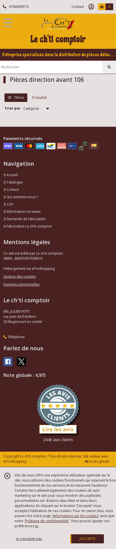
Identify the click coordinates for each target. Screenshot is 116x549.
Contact (78, 6)
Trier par (13, 108)
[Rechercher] (109, 67)
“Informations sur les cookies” (75, 515)
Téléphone (16, 336)
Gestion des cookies (19, 276)
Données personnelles (21, 284)
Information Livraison (23, 211)
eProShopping (14, 461)
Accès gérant (99, 461)
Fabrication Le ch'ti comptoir (29, 226)
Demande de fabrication (26, 218)
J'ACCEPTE (87, 538)
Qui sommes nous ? (22, 196)
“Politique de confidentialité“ (46, 521)
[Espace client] (91, 7)
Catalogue (14, 182)
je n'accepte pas (29, 538)
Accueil (12, 174)
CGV (9, 204)
